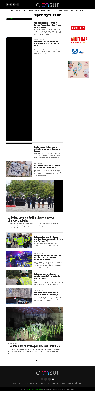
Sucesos (66, 10)
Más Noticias (34, 360)
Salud (55, 10)
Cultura (37, 10)
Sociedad (60, 10)
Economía (49, 10)
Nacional (31, 10)
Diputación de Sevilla (79, 10)
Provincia (18, 10)
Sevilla (12, 10)
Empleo (71, 10)
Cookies (33, 389)
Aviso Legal (38, 389)
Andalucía (25, 10)
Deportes (43, 10)
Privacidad (28, 389)
